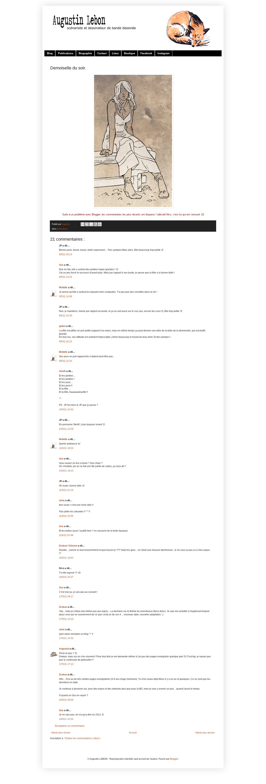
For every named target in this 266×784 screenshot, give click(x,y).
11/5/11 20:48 (66, 535)
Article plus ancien (205, 732)
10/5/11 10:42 (66, 409)
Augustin (64, 648)
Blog (50, 53)
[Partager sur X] (91, 224)
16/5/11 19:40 (66, 557)
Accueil (133, 732)
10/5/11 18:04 (66, 448)
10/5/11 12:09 (66, 429)
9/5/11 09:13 (65, 254)
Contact (102, 53)
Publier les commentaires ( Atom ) (82, 738)
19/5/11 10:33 (66, 719)
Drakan (63, 607)
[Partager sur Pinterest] (100, 224)
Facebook (146, 53)
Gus (61, 265)
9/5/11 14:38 (65, 296)
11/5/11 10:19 (66, 490)
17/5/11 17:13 (66, 664)
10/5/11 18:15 (66, 470)
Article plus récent (60, 732)
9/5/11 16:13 (65, 341)
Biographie (85, 53)
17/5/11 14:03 (66, 638)
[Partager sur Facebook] (95, 224)
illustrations (62, 229)
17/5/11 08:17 (66, 596)
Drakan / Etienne (68, 545)
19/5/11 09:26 (66, 699)
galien (62, 326)
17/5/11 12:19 (66, 619)
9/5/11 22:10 (65, 361)
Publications (65, 53)
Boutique (129, 53)
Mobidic (63, 287)
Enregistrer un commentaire (70, 726)
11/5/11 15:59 (66, 516)
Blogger (174, 759)
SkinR (62, 371)
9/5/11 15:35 (65, 315)
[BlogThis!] (87, 224)
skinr (62, 500)
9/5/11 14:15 (65, 277)
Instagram (164, 53)
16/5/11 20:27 (66, 577)
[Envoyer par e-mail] (83, 224)
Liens (115, 53)
